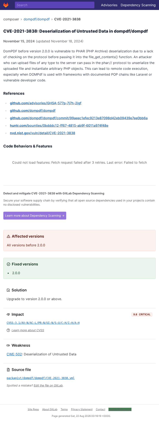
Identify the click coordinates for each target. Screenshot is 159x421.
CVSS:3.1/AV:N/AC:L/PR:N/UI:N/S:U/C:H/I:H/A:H (43, 322)
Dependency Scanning (138, 5)
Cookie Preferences (119, 409)
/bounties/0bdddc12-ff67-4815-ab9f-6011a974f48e (59, 125)
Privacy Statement (82, 409)
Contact (100, 409)
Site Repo (33, 409)
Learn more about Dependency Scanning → (34, 215)
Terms (64, 409)
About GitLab (49, 409)
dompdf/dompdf (37, 19)
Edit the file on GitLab (48, 385)
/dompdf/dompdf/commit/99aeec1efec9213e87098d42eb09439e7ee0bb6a (79, 118)
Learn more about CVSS (28, 330)
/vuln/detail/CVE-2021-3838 (42, 133)
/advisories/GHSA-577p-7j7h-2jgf (45, 103)
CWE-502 (14, 354)
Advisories (109, 5)
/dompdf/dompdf (32, 110)
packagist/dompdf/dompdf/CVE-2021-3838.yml (41, 378)
